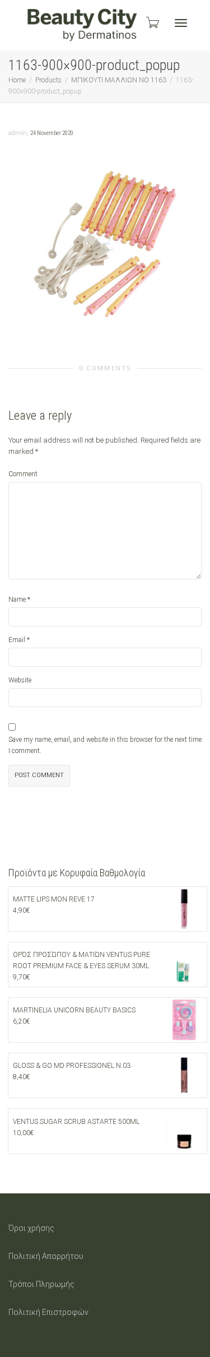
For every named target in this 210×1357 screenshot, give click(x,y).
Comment (23, 474)
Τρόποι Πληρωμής (41, 1284)
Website (19, 680)
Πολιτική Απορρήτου (45, 1256)
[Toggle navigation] (181, 22)
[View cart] (151, 22)
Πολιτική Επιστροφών (48, 1312)
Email (16, 640)
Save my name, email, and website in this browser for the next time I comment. (105, 745)
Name (17, 599)
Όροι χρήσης (31, 1228)
